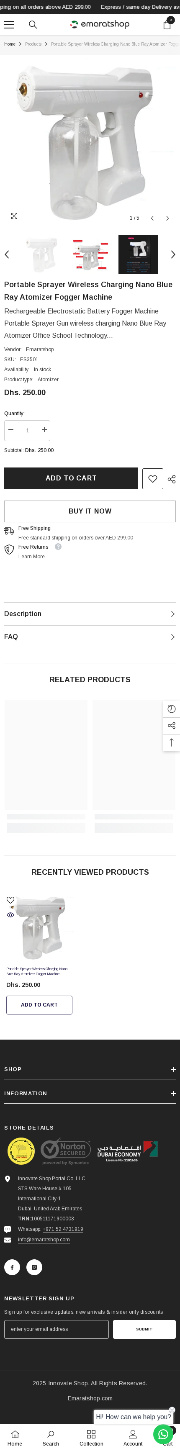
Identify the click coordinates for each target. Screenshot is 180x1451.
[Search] (33, 25)
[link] (152, 478)
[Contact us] (163, 1434)
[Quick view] (10, 915)
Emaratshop (40, 349)
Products (33, 44)
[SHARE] (169, 479)
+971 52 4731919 (63, 1229)
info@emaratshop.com (44, 1240)
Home (9, 44)
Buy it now (90, 511)
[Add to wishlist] (10, 900)
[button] (152, 218)
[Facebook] (12, 1267)
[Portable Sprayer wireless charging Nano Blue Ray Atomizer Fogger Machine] (39, 927)
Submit (144, 1329)
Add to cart (71, 478)
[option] (90, 140)
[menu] (9, 25)
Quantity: (14, 413)
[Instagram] (34, 1267)
